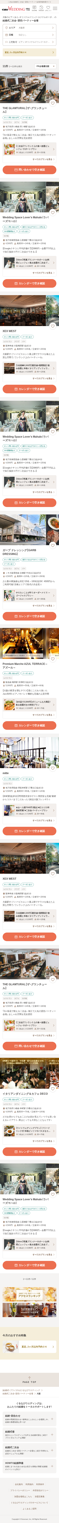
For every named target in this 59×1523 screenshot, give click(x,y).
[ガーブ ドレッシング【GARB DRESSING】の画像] (29, 529)
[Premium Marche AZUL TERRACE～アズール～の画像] (29, 643)
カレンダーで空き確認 (32, 283)
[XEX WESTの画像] (29, 310)
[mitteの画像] (29, 752)
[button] (29, 1419)
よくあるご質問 (29, 1509)
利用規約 (29, 1484)
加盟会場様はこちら (23, 1496)
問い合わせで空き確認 (32, 169)
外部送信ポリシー (41, 1490)
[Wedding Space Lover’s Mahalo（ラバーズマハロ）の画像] (29, 197)
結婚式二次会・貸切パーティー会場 (18, 1393)
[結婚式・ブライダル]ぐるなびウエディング (21, 1390)
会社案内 (19, 1484)
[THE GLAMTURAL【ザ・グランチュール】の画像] (29, 87)
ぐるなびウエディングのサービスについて (29, 1503)
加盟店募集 (40, 1496)
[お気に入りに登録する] (52, 103)
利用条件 (40, 1484)
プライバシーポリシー (20, 1490)
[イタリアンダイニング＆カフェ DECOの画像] (29, 1073)
